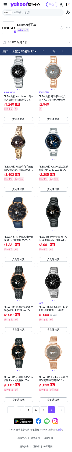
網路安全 (24, 446)
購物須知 (48, 438)
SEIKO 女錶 (46, 51)
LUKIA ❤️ (66, 51)
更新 (60, 429)
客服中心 (22, 438)
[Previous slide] (4, 72)
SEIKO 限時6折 (17, 42)
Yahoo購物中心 (25, 4)
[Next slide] (32, 72)
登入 (51, 4)
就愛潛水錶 (56, 51)
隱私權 (36, 446)
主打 (5, 51)
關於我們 (35, 438)
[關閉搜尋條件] (10, 12)
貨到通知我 (18, 119)
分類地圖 (48, 446)
